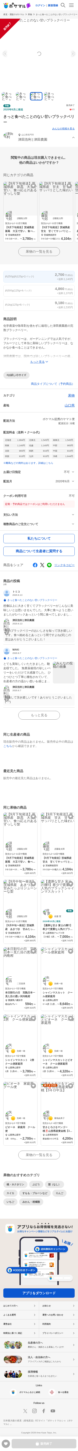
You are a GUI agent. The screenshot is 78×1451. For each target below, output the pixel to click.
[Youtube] (52, 1411)
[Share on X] (42, 565)
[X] (25, 1411)
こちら (7, 746)
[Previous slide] (5, 53)
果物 (30, 14)
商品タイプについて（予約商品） (53, 383)
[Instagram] (34, 1411)
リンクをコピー (64, 565)
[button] (39, 138)
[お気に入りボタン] (33, 185)
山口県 (70, 405)
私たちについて (39, 538)
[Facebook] (43, 1411)
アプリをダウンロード (39, 1293)
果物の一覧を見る (39, 251)
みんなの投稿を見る (63, 128)
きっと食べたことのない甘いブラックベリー (56, 14)
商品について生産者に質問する (39, 551)
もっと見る (39, 715)
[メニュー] (71, 5)
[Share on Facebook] (35, 565)
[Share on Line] (49, 565)
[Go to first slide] (72, 53)
